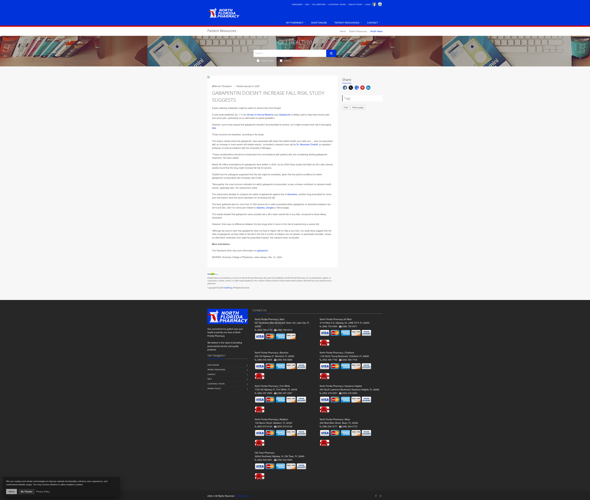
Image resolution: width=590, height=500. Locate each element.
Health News (267, 60)
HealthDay (227, 287)
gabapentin (262, 250)
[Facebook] (374, 4)
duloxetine (292, 194)
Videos (287, 60)
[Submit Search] (331, 53)
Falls (346, 107)
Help (307, 4)
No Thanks (26, 491)
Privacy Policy (214, 388)
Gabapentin (285, 114)
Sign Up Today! (355, 4)
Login (367, 4)
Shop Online (319, 22)
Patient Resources (347, 22)
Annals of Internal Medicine (260, 114)
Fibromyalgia (358, 107)
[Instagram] (380, 4)
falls (214, 127)
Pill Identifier (319, 4)
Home (343, 31)
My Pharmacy (294, 22)
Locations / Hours (337, 4)
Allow (11, 491)
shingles (270, 207)
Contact (372, 22)
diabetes (260, 207)
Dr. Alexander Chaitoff (307, 144)
